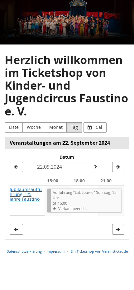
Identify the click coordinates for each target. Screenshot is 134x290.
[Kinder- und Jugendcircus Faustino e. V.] (67, 22)
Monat (56, 127)
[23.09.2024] (118, 167)
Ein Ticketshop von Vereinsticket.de (99, 251)
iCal (97, 127)
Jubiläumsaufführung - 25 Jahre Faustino (26, 194)
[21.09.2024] (16, 167)
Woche (34, 127)
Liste (14, 127)
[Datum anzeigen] (95, 167)
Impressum (56, 251)
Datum (67, 157)
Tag (74, 127)
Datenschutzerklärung (24, 251)
